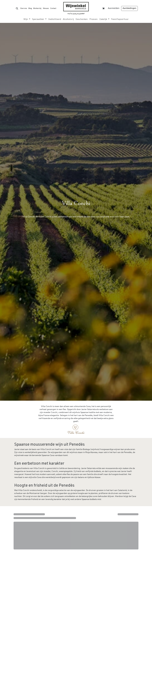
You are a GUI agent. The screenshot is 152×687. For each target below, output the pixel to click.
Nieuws (46, 8)
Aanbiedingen (129, 8)
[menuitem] (27, 19)
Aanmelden (113, 8)
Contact (53, 8)
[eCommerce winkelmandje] (103, 8)
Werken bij (37, 8)
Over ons (23, 8)
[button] (17, 8)
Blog (30, 8)
